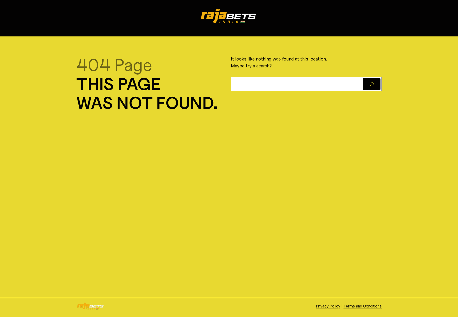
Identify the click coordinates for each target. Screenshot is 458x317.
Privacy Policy (328, 306)
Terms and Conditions (363, 306)
